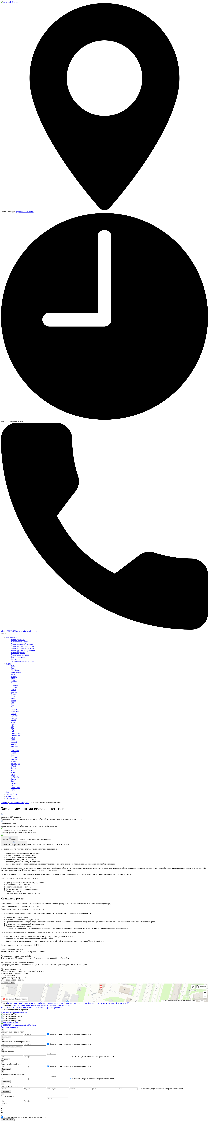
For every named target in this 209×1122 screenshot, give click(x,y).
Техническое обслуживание (22, 661)
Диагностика (16, 659)
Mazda (13, 744)
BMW (13, 679)
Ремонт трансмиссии (19, 642)
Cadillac (14, 681)
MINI (13, 748)
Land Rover (15, 735)
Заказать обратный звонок (26, 631)
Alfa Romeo (15, 670)
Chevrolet (14, 685)
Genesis (14, 709)
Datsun (13, 694)
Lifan (13, 740)
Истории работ (52, 1005)
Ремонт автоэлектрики (20, 655)
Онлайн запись (12, 799)
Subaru (13, 779)
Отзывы (62, 1005)
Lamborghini (16, 733)
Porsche (14, 759)
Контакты (10, 796)
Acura (13, 668)
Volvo (13, 790)
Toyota (13, 783)
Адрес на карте (43, 1007)
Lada (13, 731)
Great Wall (15, 711)
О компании (16, 1005)
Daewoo (14, 692)
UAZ (13, 785)
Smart (13, 775)
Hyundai (14, 718)
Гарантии (42, 1005)
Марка (8, 664)
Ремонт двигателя (18, 640)
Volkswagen (15, 788)
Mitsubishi (15, 751)
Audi (13, 666)
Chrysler (14, 687)
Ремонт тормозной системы (22, 644)
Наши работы (11, 794)
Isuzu (13, 722)
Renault (14, 761)
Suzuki (13, 781)
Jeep (12, 727)
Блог (8, 792)
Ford (12, 705)
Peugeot (14, 757)
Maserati (14, 742)
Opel (12, 755)
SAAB (13, 766)
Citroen (13, 690)
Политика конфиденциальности (14, 1012)
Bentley (14, 677)
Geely (13, 707)
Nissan (13, 753)
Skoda (13, 772)
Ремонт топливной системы (22, 648)
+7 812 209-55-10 (8, 631)
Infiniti (13, 720)
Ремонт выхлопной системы (22, 646)
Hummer (14, 716)
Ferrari (13, 701)
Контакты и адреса (30, 1005)
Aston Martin (16, 672)
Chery (13, 683)
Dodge (13, 696)
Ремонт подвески (18, 653)
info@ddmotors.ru (57, 1007)
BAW (13, 674)
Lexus (13, 738)
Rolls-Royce (15, 764)
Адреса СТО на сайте (25, 212)
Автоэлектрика (108, 1003)
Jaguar (13, 724)
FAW (13, 698)
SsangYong (15, 777)
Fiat (12, 703)
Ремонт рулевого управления (23, 650)
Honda (13, 714)
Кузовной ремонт (18, 657)
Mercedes (14, 746)
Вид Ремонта (11, 637)
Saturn (13, 768)
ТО (128, 1003)
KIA (12, 729)
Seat (12, 770)
